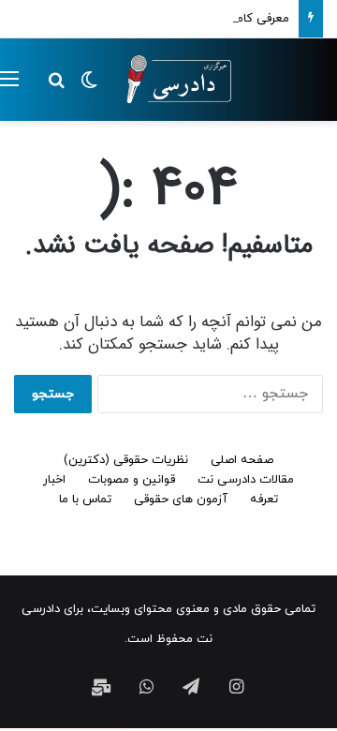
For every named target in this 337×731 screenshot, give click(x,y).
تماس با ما (85, 499)
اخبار (54, 479)
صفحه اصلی (242, 460)
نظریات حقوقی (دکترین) (126, 460)
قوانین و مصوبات (131, 479)
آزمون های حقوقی (180, 499)
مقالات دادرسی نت (246, 479)
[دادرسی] (173, 80)
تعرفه (264, 499)
